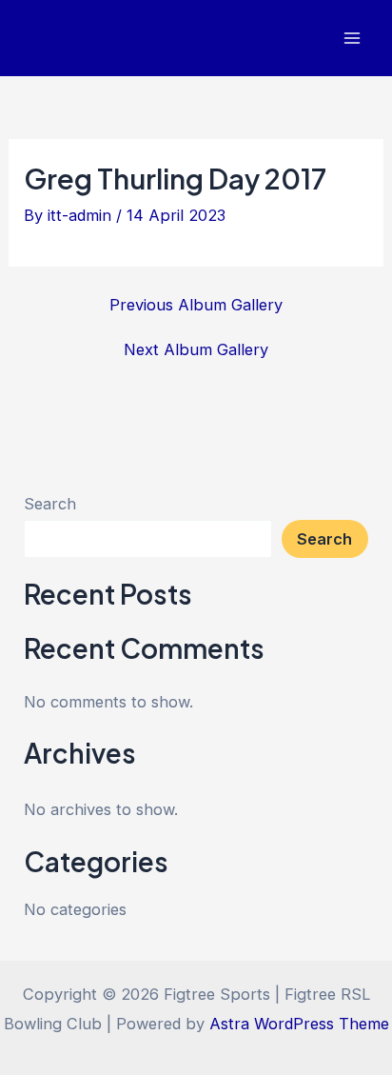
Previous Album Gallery (196, 304)
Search (50, 503)
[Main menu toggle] (351, 38)
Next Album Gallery (196, 349)
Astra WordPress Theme (299, 1023)
